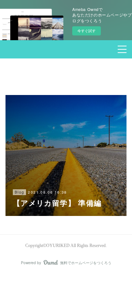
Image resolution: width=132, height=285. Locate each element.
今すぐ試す (86, 30)
